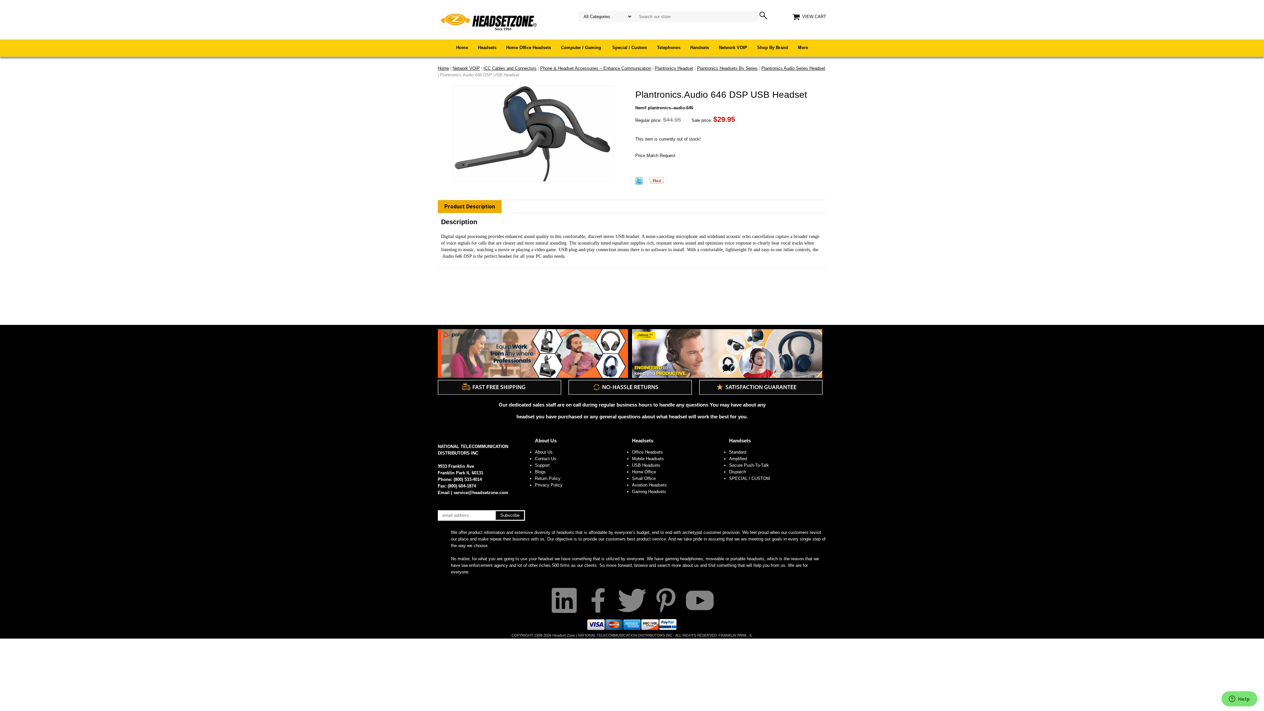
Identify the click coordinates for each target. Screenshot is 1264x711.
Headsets (487, 47)
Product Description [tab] (469, 206)
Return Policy (548, 478)
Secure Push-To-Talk (749, 465)
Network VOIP (733, 47)
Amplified (738, 458)
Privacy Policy (549, 485)
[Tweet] (639, 183)
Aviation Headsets (649, 485)
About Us (546, 440)
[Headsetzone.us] (488, 21)
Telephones (668, 47)
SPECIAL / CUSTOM (749, 478)
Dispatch (737, 471)
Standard (737, 452)
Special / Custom (629, 47)
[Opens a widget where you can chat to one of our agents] (1239, 699)
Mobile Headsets (648, 458)
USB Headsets (646, 465)
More (803, 47)
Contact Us (545, 458)
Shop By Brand (772, 47)
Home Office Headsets (528, 47)
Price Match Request (655, 155)
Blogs (540, 471)
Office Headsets (647, 452)
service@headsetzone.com (481, 492)
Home (462, 47)
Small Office (644, 478)
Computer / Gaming (581, 47)
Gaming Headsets (649, 491)
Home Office (644, 471)
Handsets (699, 47)
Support (542, 465)
